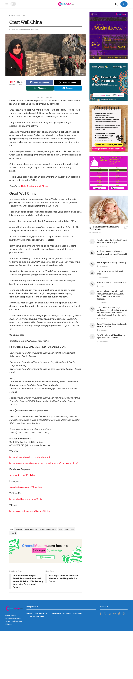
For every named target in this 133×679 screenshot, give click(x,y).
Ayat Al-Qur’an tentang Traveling (111, 262)
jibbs (60, 529)
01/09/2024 (13, 29)
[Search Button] (116, 4)
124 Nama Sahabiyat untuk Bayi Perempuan (104, 228)
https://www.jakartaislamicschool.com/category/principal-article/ (43, 463)
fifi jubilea (18, 529)
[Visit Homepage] (66, 3)
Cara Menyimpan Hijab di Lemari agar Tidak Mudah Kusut (111, 336)
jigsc (66, 529)
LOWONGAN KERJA (36, 616)
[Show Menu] (6, 4)
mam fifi (13, 533)
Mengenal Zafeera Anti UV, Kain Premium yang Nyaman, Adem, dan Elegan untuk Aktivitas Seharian (110, 295)
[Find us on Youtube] (114, 613)
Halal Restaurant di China (34, 186)
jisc (72, 529)
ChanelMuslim (10, 618)
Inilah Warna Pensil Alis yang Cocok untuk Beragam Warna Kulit (112, 252)
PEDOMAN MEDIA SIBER (61, 613)
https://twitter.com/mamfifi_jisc (26, 499)
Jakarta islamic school (48, 529)
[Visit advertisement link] (45, 551)
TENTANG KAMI (41, 613)
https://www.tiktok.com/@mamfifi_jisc (29, 511)
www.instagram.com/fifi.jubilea (25, 487)
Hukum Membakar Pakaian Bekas (112, 282)
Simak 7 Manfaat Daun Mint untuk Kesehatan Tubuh (112, 325)
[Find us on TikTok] (119, 613)
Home (11, 16)
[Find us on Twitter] (105, 613)
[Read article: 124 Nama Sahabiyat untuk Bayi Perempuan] (108, 210)
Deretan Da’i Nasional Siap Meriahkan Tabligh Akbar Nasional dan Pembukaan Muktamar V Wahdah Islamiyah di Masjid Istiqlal (112, 311)
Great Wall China (31, 529)
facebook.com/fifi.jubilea (22, 475)
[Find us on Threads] (124, 613)
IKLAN (29, 613)
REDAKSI (78, 613)
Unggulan (35, 29)
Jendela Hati (20, 16)
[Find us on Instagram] (110, 613)
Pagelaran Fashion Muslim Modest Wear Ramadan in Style (112, 241)
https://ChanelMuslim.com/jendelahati (29, 457)
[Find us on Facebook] (100, 613)
